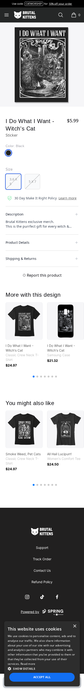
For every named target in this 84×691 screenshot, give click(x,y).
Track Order (42, 559)
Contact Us (42, 570)
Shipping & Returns (21, 258)
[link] (24, 321)
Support (42, 548)
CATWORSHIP (34, 3)
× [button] (74, 626)
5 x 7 (32, 181)
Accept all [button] (42, 677)
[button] (42, 668)
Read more (28, 664)
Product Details (17, 242)
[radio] (13, 181)
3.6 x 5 (13, 181)
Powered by (30, 612)
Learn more (68, 198)
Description (15, 214)
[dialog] (42, 653)
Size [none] (9, 169)
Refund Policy (42, 582)
